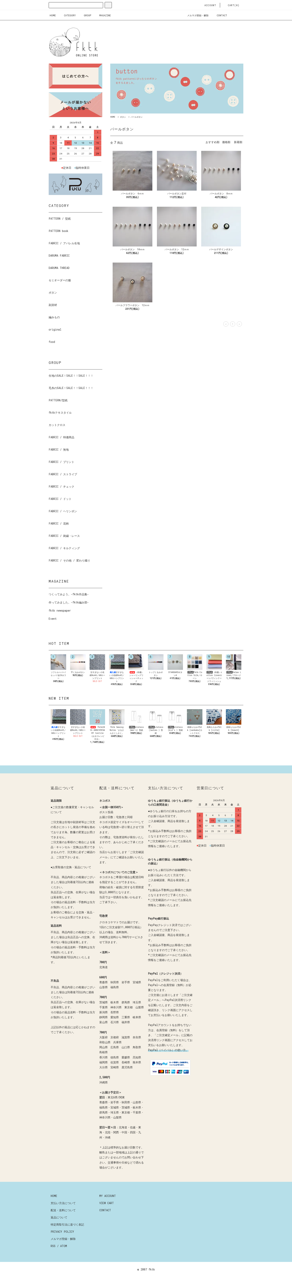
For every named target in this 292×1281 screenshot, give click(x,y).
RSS (53, 1246)
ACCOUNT (210, 5)
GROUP (87, 15)
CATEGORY (70, 15)
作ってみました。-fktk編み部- (69, 602)
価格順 (226, 142)
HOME (53, 15)
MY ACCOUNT (107, 1196)
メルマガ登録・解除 (198, 15)
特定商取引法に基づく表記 (67, 1224)
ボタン (123, 117)
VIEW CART (106, 1203)
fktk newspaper (60, 610)
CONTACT (222, 15)
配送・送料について (63, 1210)
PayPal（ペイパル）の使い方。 (168, 1050)
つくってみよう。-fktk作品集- (69, 594)
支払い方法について (63, 1203)
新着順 (238, 142)
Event (53, 619)
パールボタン (137, 117)
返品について (59, 1217)
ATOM (63, 1246)
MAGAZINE (105, 15)
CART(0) (233, 5)
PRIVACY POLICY (62, 1231)
